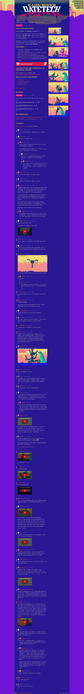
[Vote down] (16, 131)
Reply (19, 133)
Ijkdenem (21, 245)
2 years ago (25, 172)
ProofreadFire (22, 482)
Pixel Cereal (22, 677)
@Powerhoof (21, 79)
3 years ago (26, 239)
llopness (21, 392)
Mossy (21, 253)
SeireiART (21, 385)
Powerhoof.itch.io (23, 82)
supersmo (21, 185)
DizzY (21, 532)
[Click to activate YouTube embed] (25, 231)
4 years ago (25, 245)
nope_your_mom (22, 136)
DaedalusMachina (23, 589)
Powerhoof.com (21, 84)
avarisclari (22, 317)
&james (21, 369)
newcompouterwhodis (23, 559)
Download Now (19, 25)
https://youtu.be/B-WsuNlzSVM (26, 446)
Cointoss (21, 376)
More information (20, 88)
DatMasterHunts (22, 506)
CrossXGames (22, 451)
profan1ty (21, 436)
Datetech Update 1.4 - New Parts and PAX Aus (28, 117)
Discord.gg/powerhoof (23, 81)
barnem (21, 629)
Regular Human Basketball (30, 54)
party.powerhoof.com (23, 58)
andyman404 (22, 239)
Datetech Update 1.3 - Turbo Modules (26, 118)
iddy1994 (21, 415)
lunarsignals (22, 325)
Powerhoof (23, 142)
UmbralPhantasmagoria (24, 310)
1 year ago (27, 136)
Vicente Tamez (22, 498)
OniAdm (21, 172)
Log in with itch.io (21, 126)
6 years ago (30, 310)
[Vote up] (16, 130)
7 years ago (27, 325)
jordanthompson (22, 567)
